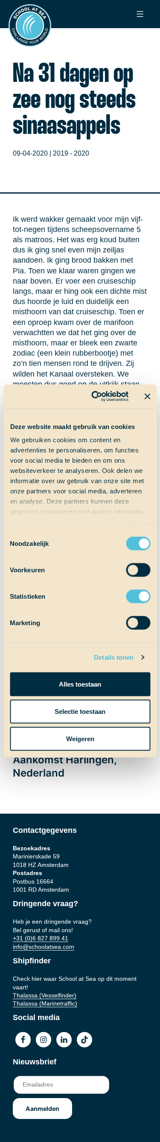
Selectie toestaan (80, 711)
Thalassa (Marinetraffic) (45, 1003)
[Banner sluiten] (147, 396)
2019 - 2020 (71, 153)
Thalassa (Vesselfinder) (44, 995)
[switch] (130, 567)
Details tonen (114, 657)
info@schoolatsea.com (43, 946)
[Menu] (138, 14)
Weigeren (80, 738)
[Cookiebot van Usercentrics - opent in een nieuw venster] (95, 396)
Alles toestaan (80, 683)
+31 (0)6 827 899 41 (40, 938)
